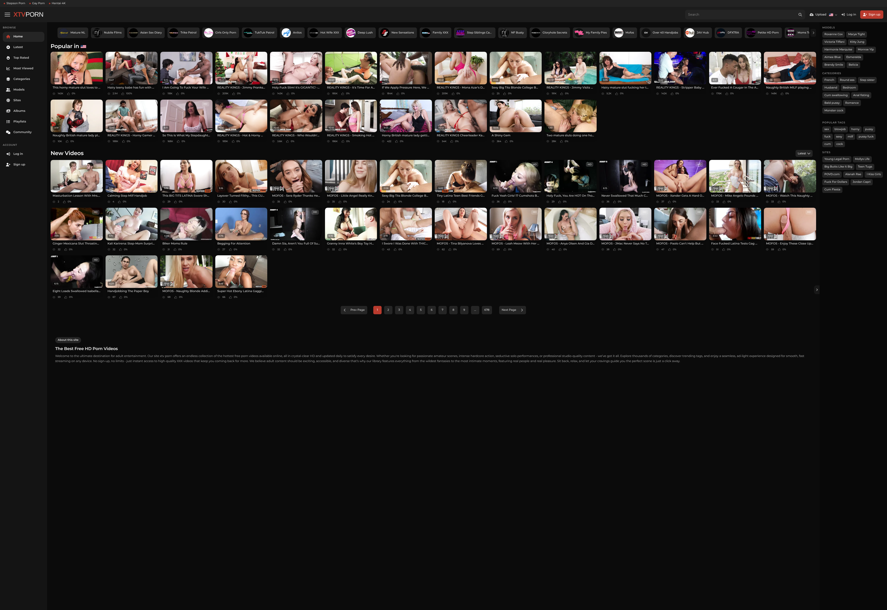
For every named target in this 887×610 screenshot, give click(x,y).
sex (826, 129)
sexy (839, 136)
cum (827, 144)
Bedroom (849, 87)
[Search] (800, 14)
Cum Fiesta (832, 189)
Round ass (847, 80)
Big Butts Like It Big (838, 166)
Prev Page (357, 310)
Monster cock (833, 110)
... (475, 310)
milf (850, 136)
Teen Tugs (865, 166)
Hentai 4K (59, 3)
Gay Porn (38, 3)
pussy (869, 129)
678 (486, 310)
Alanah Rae (853, 174)
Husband (830, 87)
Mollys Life (862, 159)
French (829, 80)
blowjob (840, 129)
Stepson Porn (15, 3)
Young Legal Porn (836, 159)
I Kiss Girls (874, 174)
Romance (852, 103)
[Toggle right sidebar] (817, 289)
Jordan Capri (861, 182)
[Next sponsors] (813, 33)
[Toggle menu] (7, 14)
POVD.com (832, 174)
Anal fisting (861, 95)
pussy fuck (866, 136)
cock (839, 144)
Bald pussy (832, 103)
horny (855, 129)
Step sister (867, 80)
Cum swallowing (836, 95)
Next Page (509, 310)
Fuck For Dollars (835, 182)
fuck (827, 136)
